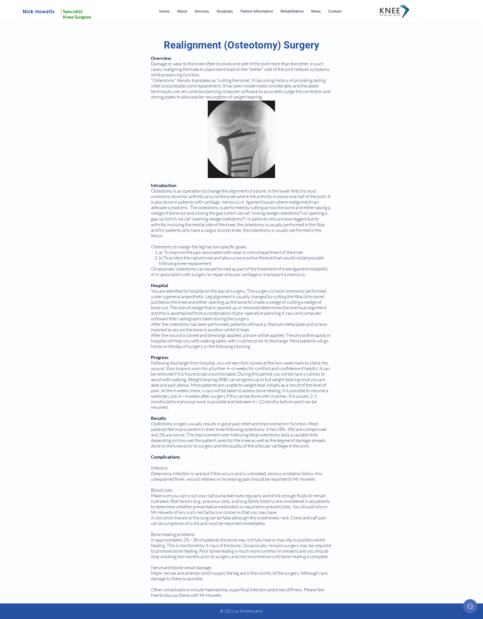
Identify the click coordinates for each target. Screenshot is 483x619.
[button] (202, 11)
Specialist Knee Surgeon (77, 14)
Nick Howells (39, 12)
